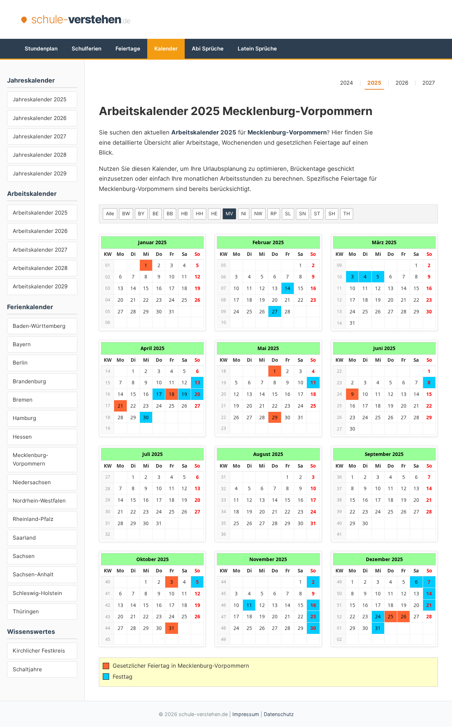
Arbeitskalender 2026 (40, 231)
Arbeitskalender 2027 (40, 249)
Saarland (24, 537)
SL (288, 213)
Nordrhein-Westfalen (39, 500)
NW (258, 213)
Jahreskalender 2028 (39, 154)
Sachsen (24, 556)
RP (273, 213)
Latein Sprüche (257, 48)
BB (170, 213)
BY (141, 213)
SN (302, 213)
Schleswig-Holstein (37, 593)
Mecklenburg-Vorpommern (30, 459)
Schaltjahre (27, 669)
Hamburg (24, 418)
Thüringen (26, 611)
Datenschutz (279, 714)
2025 (374, 82)
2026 (402, 82)
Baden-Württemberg (39, 326)
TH (346, 213)
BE (156, 213)
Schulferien (86, 48)
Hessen (22, 436)
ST (317, 213)
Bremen (22, 399)
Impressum (245, 714)
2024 (346, 82)
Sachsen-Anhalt (33, 574)
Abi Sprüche (208, 48)
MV (229, 213)
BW (126, 213)
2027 (428, 82)
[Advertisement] (302, 19)
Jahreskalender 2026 (39, 118)
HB (184, 213)
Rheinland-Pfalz (33, 519)
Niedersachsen (32, 482)
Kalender (166, 48)
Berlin (20, 362)
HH (199, 213)
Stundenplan (41, 48)
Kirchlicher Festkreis (39, 650)
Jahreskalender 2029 (39, 173)
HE (214, 213)
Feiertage (127, 48)
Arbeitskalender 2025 (40, 212)
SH (331, 213)
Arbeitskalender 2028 (40, 268)
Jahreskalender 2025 (39, 99)
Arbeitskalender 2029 (40, 286)
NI (243, 213)
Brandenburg (29, 381)
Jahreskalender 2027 (39, 136)
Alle (110, 213)
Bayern (22, 344)
